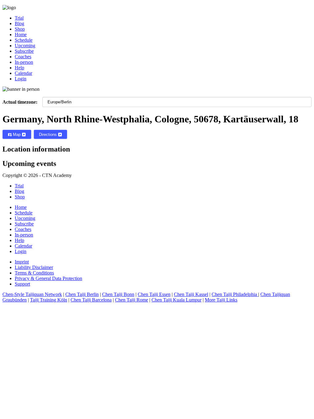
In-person (24, 234)
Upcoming (25, 218)
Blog (19, 191)
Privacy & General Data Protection (48, 278)
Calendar (23, 245)
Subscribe (24, 223)
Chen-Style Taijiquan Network (32, 294)
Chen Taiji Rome (131, 299)
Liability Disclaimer (34, 267)
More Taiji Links (221, 299)
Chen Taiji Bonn (118, 294)
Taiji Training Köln (48, 299)
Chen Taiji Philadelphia (235, 294)
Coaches (23, 229)
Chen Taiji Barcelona (91, 299)
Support (22, 283)
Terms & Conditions (34, 272)
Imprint (22, 261)
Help (19, 240)
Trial (19, 185)
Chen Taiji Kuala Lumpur (176, 299)
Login (20, 251)
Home (21, 207)
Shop (20, 196)
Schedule (24, 212)
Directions (48, 134)
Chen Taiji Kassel (191, 294)
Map (17, 134)
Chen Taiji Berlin (82, 294)
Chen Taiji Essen (154, 294)
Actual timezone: (19, 102)
